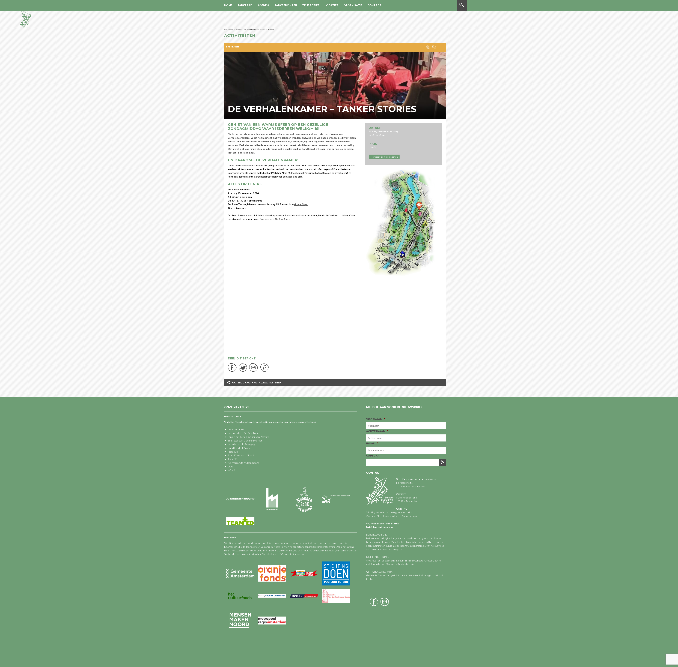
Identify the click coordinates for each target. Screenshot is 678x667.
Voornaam (375, 419)
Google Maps (301, 204)
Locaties (331, 5)
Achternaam (377, 431)
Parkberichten (286, 5)
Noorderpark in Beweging (241, 444)
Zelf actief (310, 5)
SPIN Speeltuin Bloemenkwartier (245, 440)
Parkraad (245, 5)
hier (413, 564)
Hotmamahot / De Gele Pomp (243, 433)
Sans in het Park (236, 436)
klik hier (370, 579)
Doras (231, 466)
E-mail (372, 443)
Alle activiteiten (236, 29)
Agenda (263, 5)
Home (228, 5)
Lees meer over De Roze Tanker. (275, 219)
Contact (374, 5)
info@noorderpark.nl (402, 512)
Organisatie (353, 5)
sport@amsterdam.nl (407, 516)
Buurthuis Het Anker (239, 447)
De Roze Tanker (236, 429)
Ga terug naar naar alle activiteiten (256, 382)
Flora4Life (233, 451)
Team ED (232, 459)
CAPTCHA (372, 455)
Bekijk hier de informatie (379, 527)
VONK (231, 470)
